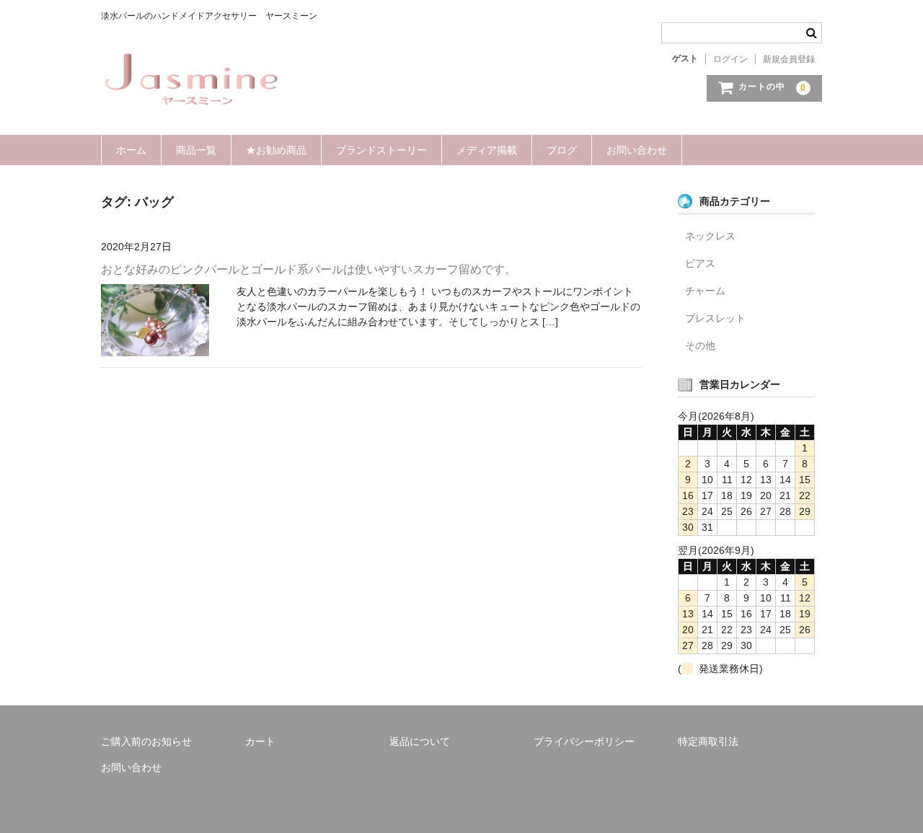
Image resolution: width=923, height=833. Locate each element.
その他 (700, 345)
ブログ (562, 150)
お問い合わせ (636, 150)
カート (260, 741)
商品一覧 (196, 150)
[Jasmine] (191, 95)
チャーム (705, 290)
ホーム (131, 150)
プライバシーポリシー (584, 741)
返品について (419, 741)
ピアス (700, 263)
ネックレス (710, 236)
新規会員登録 (789, 59)
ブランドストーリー (381, 150)
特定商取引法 (708, 741)
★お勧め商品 (276, 150)
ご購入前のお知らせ (146, 741)
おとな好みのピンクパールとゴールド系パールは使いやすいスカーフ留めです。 (308, 269)
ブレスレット (715, 318)
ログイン (730, 59)
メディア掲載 (486, 150)
